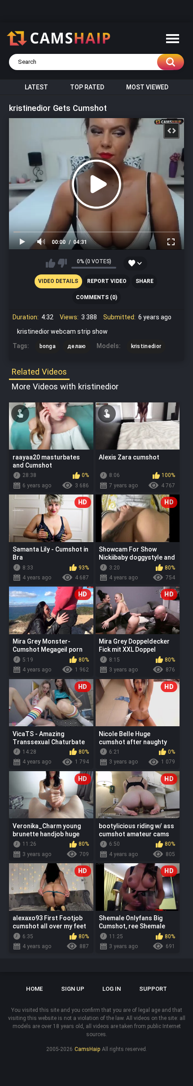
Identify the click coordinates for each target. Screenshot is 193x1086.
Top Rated (87, 87)
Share (145, 281)
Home (34, 988)
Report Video (107, 281)
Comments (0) (96, 297)
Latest (36, 87)
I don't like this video (62, 263)
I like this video (50, 263)
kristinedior (146, 346)
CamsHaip (87, 1049)
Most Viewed (147, 87)
